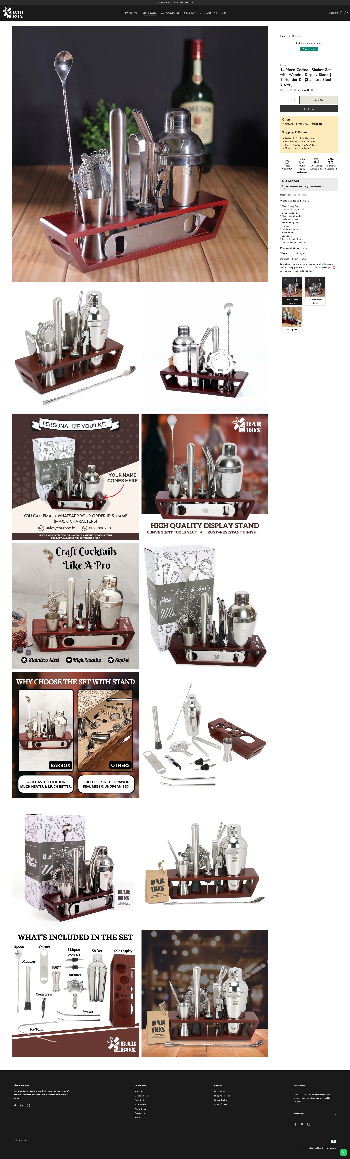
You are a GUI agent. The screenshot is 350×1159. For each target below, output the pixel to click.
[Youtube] (21, 1105)
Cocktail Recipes (142, 1095)
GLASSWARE (211, 12)
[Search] (341, 13)
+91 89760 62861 (294, 186)
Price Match (140, 1100)
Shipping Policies (222, 1095)
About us (332, 1148)
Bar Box (283, 64)
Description (285, 194)
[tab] (287, 194)
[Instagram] (28, 1105)
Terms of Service (221, 1104)
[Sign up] (335, 1113)
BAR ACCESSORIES (170, 12)
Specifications (300, 194)
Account (333, 12)
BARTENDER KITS (192, 12)
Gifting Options (321, 1148)
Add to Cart (318, 100)
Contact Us (140, 1113)
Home (305, 1148)
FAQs (137, 1117)
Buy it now (309, 109)
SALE (224, 12)
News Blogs (140, 1108)
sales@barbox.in (316, 186)
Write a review (309, 48)
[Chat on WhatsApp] (343, 1152)
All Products (140, 1104)
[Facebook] (15, 1105)
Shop (311, 1148)
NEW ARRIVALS (131, 12)
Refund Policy (220, 1100)
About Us (139, 1091)
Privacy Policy (220, 1091)
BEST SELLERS (150, 12)
